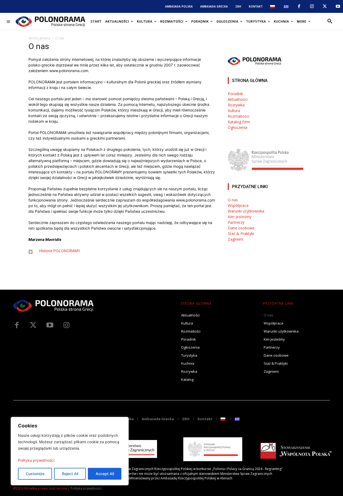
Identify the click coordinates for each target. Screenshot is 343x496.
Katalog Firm (239, 121)
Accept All (105, 473)
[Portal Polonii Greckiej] (50, 21)
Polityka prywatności (36, 460)
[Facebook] (299, 6)
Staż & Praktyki (241, 233)
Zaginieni (235, 239)
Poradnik (235, 93)
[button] (329, 21)
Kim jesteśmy (239, 216)
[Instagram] (312, 6)
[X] (325, 6)
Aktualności (238, 99)
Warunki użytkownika (246, 211)
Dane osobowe (241, 227)
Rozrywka (236, 104)
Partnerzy (236, 222)
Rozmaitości (238, 116)
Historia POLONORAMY (59, 250)
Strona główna (39, 38)
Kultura (234, 110)
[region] (70, 451)
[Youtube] (338, 6)
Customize (35, 473)
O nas (233, 199)
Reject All (70, 473)
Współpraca (238, 205)
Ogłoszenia (237, 127)
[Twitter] (33, 325)
